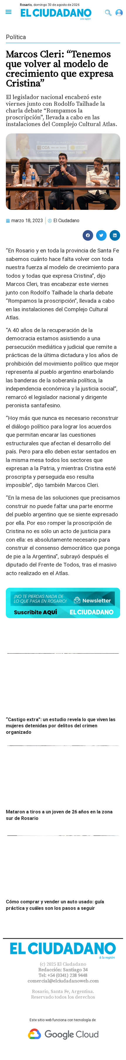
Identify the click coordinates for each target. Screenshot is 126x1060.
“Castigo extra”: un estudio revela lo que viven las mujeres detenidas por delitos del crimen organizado (60, 726)
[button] (8, 11)
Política (16, 37)
